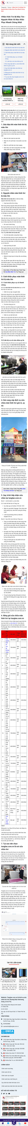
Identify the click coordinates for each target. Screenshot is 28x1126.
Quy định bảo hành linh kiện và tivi (11, 1082)
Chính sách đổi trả (6, 1072)
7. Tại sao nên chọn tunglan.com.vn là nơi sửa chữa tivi (14, 78)
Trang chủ (3, 7)
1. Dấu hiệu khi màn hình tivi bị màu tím (14, 47)
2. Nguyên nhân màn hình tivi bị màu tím (14, 50)
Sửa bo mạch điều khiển (7, 820)
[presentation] (1, 96)
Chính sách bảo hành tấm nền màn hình (12, 1086)
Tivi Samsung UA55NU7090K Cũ (7, 99)
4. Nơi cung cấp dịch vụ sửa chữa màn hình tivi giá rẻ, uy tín (14, 64)
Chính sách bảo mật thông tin (9, 1079)
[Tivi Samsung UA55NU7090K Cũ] (7, 91)
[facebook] (1, 1094)
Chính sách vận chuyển (8, 1075)
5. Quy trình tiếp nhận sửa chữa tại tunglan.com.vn (13, 69)
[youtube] (14, 1105)
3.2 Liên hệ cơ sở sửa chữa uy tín (14, 61)
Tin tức (9, 7)
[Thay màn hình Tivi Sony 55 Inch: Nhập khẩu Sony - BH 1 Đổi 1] (9, 973)
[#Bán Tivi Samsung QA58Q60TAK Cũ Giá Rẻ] (20, 91)
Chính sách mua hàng (7, 1068)
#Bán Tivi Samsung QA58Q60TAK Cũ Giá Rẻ (20, 100)
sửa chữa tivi (13, 623)
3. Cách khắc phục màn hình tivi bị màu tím (14, 53)
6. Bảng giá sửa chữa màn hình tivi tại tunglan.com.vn (14, 73)
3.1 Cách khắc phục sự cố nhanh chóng (13, 58)
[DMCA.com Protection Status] (7, 1031)
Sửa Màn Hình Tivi (10, 272)
